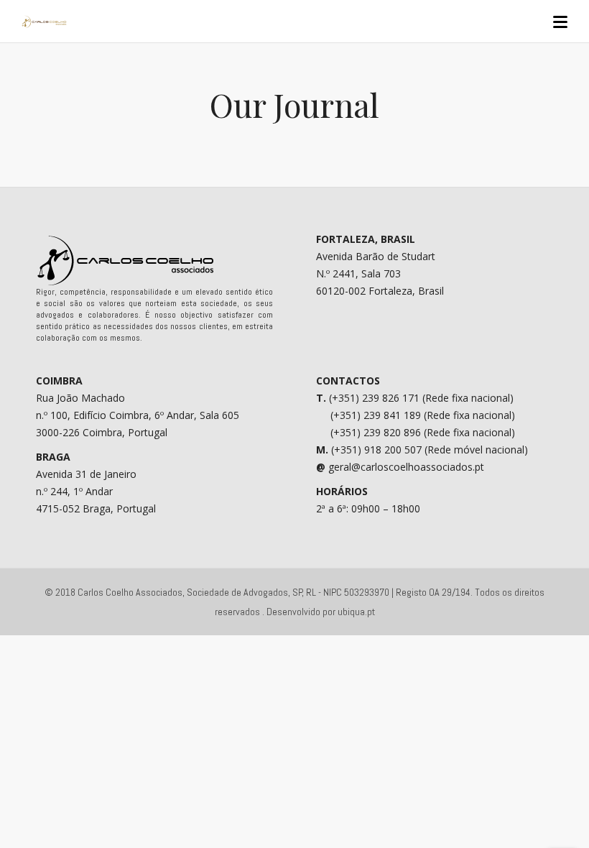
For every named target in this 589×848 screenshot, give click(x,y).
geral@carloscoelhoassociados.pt (406, 467)
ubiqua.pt (356, 611)
